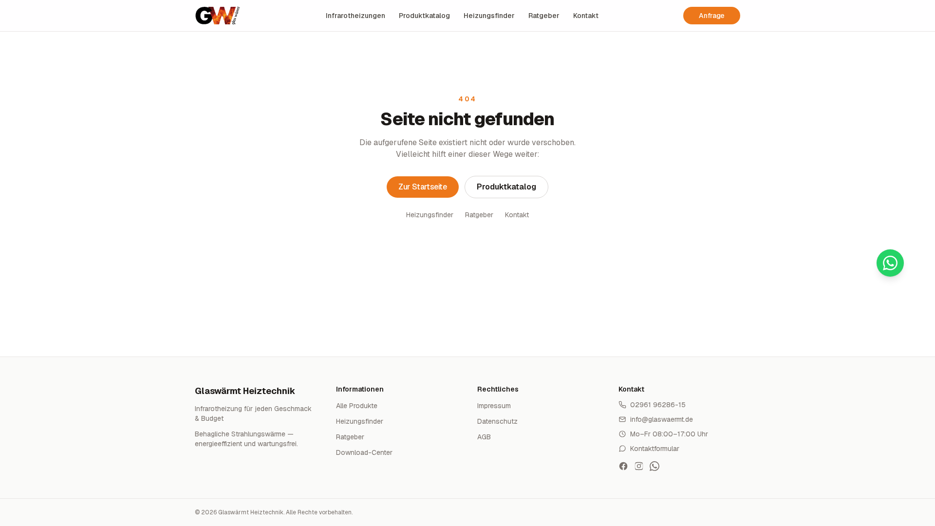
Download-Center (364, 452)
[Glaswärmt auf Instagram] (639, 466)
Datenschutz (497, 421)
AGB (484, 436)
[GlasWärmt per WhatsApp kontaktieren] (654, 466)
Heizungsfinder (489, 15)
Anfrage (712, 15)
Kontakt (585, 15)
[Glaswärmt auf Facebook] (623, 466)
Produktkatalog (424, 15)
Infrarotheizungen (355, 15)
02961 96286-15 (658, 404)
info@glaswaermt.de (661, 419)
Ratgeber (544, 15)
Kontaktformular (654, 448)
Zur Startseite (422, 187)
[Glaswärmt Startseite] (218, 15)
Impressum (494, 405)
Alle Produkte (356, 405)
